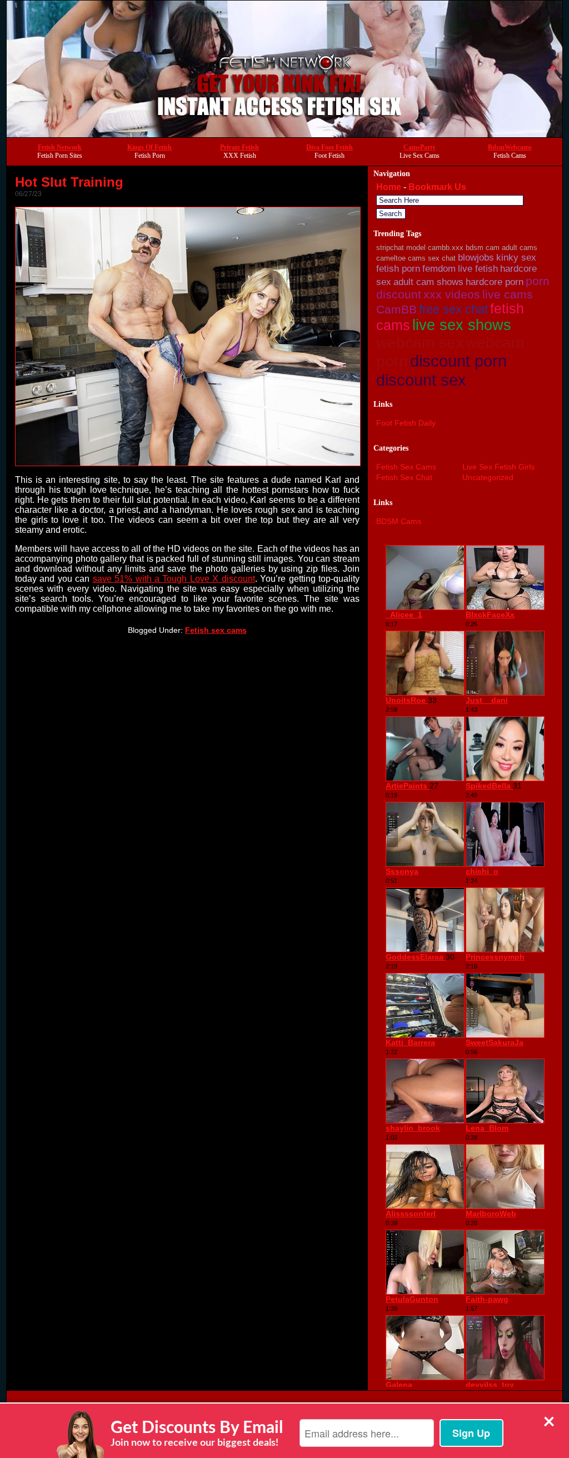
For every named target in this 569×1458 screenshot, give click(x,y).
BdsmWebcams (510, 147)
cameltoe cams (401, 258)
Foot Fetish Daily (406, 422)
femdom (439, 268)
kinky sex (516, 257)
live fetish (478, 268)
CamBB (396, 309)
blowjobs (476, 257)
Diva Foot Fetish (329, 147)
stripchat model (401, 247)
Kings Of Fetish (149, 147)
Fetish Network (60, 147)
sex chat (442, 258)
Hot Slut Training (69, 181)
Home (388, 187)
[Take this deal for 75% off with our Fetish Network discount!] (284, 134)
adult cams (519, 247)
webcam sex (419, 342)
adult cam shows (428, 282)
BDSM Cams (398, 521)
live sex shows (461, 325)
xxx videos (451, 294)
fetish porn (398, 268)
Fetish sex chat (404, 477)
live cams (507, 294)
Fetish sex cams (216, 630)
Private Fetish (239, 147)
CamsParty (419, 147)
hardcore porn (494, 282)
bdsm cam (483, 247)
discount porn (458, 361)
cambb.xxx (445, 247)
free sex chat (453, 309)
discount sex (421, 380)
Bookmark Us (437, 187)
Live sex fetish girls (498, 466)
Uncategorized (487, 477)
